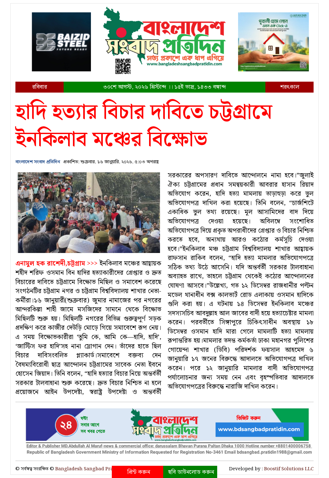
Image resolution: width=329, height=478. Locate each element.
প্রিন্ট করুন (138, 472)
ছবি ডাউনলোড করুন (191, 472)
